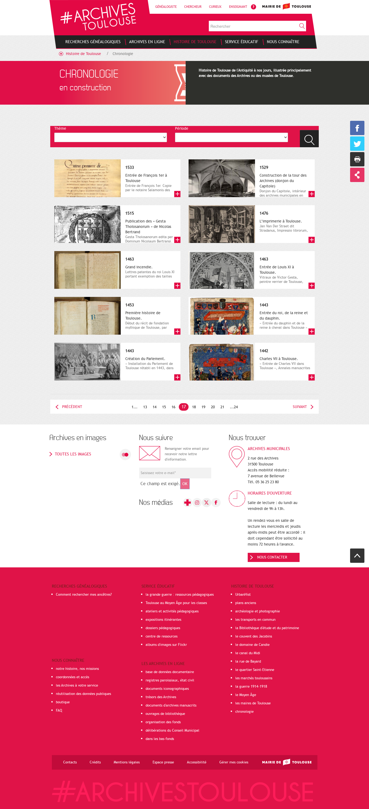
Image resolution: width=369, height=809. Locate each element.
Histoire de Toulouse (83, 54)
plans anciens (245, 603)
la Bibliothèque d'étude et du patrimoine (267, 628)
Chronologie (123, 54)
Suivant (300, 406)
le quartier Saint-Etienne (254, 670)
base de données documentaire (170, 672)
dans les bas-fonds (160, 739)
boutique (63, 702)
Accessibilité (196, 762)
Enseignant (238, 7)
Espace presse (163, 762)
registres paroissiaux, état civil (170, 680)
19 (203, 407)
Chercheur (193, 7)
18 (194, 407)
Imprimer (357, 159)
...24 (234, 407)
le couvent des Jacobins (253, 636)
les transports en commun (255, 620)
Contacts (70, 762)
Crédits (95, 762)
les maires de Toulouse (253, 703)
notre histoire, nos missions (77, 669)
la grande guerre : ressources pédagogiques (180, 594)
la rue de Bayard (248, 661)
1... (134, 407)
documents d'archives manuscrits (171, 705)
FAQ (59, 710)
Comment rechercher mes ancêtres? (84, 594)
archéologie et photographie (257, 611)
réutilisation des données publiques (83, 694)
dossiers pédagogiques (163, 628)
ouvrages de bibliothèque (165, 714)
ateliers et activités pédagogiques (172, 611)
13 (145, 407)
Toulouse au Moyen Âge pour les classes (176, 603)
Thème (60, 128)
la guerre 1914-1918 (251, 686)
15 (164, 407)
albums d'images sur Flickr (166, 645)
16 (173, 407)
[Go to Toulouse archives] (98, 16)
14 (154, 407)
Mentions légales (127, 762)
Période (181, 128)
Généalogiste (166, 7)
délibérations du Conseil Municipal (172, 730)
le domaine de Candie (252, 645)
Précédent (72, 406)
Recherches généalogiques (79, 586)
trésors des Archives (161, 697)
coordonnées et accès (72, 677)
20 (213, 407)
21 (222, 407)
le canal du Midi (247, 653)
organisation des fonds (163, 722)
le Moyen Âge (245, 695)
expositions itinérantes (163, 620)
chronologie (244, 711)
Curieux (215, 7)
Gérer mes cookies (233, 762)
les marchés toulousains (253, 678)
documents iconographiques (167, 689)
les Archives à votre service (77, 685)
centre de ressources (161, 636)
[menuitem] (93, 41)
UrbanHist (243, 594)
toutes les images (73, 454)
